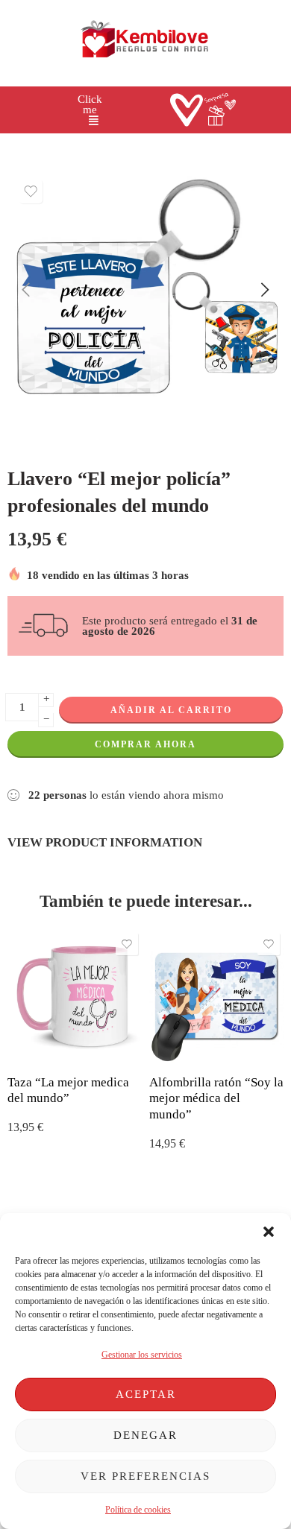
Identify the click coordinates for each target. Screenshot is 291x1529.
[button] (268, 1231)
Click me (90, 104)
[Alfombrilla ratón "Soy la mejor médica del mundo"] (216, 996)
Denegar (145, 1435)
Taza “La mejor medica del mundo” (68, 1090)
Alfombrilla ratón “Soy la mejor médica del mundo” (216, 1098)
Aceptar (146, 1394)
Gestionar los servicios (141, 1354)
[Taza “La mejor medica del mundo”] (74, 996)
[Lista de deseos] (31, 191)
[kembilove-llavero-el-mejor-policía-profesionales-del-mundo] (145, 291)
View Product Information (104, 842)
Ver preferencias (145, 1476)
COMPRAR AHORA (145, 744)
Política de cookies (138, 1509)
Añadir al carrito (171, 710)
